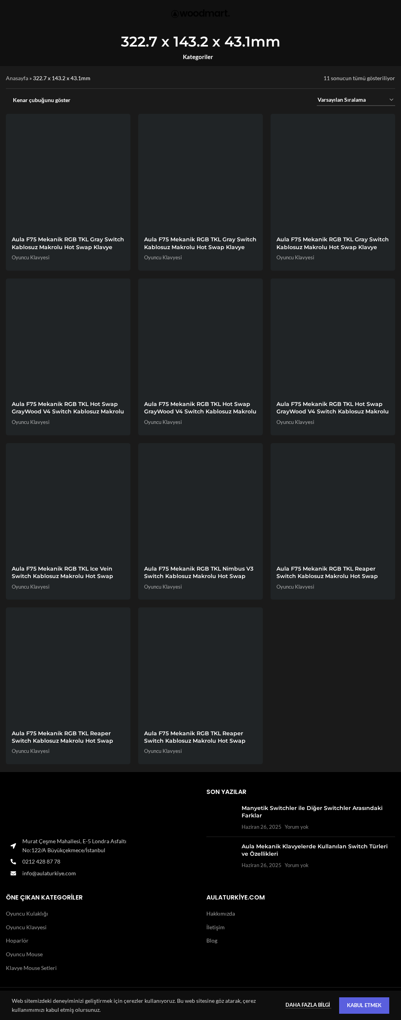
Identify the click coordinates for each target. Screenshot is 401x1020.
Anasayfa (17, 78)
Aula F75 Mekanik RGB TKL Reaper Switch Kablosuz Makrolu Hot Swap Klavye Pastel (62, 741)
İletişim (215, 927)
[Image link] (100, 810)
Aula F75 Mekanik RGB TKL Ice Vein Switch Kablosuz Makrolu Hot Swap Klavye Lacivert (62, 576)
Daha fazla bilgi (308, 1005)
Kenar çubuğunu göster (41, 100)
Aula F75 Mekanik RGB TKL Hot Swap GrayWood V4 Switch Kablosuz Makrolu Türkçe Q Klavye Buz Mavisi (68, 411)
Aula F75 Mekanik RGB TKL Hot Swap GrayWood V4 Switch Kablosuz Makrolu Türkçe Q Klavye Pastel (200, 411)
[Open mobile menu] (9, 14)
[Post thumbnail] (221, 818)
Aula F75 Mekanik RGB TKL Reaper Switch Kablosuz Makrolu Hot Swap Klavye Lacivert (327, 576)
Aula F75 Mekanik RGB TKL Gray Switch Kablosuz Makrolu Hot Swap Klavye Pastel (200, 247)
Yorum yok (297, 827)
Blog (211, 940)
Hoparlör (17, 940)
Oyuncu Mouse (24, 954)
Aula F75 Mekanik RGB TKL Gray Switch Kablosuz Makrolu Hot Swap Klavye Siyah (332, 247)
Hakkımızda (220, 913)
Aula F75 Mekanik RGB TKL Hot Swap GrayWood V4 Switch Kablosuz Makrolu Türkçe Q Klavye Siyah (332, 411)
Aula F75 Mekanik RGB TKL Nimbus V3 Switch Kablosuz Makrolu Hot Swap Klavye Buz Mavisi (198, 576)
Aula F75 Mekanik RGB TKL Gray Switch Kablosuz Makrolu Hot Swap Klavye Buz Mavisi (68, 247)
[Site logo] (200, 13)
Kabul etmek (364, 1005)
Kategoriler (198, 57)
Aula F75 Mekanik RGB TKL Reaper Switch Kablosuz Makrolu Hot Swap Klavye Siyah (195, 741)
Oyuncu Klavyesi (30, 257)
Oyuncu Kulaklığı (27, 913)
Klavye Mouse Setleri (31, 967)
